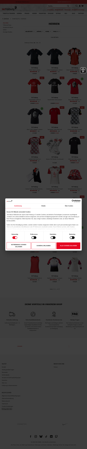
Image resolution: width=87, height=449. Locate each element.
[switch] (34, 237)
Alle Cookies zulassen (68, 245)
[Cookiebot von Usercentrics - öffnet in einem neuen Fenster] (73, 201)
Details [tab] (43, 206)
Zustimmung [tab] (18, 206)
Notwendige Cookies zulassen (18, 245)
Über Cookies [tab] (69, 206)
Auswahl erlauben (43, 245)
